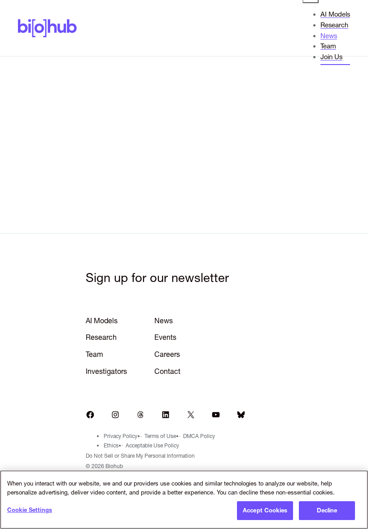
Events (165, 337)
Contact (167, 371)
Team (94, 354)
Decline (327, 510)
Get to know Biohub (184, 173)
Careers (167, 354)
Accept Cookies (265, 510)
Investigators (106, 371)
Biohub (47, 28)
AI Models (102, 320)
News (163, 320)
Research (101, 337)
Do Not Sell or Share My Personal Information (140, 455)
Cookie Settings (29, 509)
